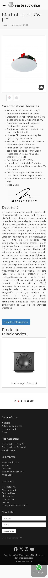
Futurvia (28, 561)
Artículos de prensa (12, 426)
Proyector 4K (8, 487)
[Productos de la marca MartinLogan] (24, 195)
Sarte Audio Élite (10, 462)
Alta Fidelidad (9, 490)
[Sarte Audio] (24, 5)
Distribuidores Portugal (14, 447)
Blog (4, 432)
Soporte (6, 465)
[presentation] (4, 363)
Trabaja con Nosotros (12, 472)
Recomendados (10, 429)
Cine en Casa (8, 493)
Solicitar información (16, 322)
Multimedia (8, 496)
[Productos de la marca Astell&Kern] (24, 401)
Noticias (6, 423)
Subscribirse (9, 531)
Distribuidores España (13, 444)
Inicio (4, 25)
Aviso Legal (7, 475)
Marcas (5, 502)
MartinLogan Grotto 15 (24, 383)
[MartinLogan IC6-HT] (24, 64)
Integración (8, 499)
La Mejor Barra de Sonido (14, 505)
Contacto (6, 468)
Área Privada (8, 450)
